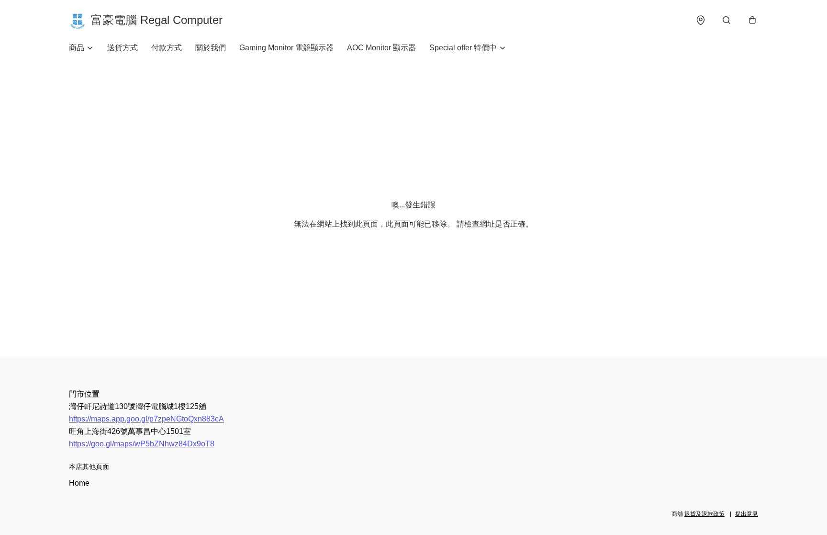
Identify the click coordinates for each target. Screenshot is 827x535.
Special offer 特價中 (463, 48)
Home (79, 483)
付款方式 (166, 48)
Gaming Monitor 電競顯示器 (286, 48)
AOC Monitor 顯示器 (381, 48)
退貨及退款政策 (704, 514)
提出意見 (746, 514)
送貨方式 (122, 48)
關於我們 (210, 48)
